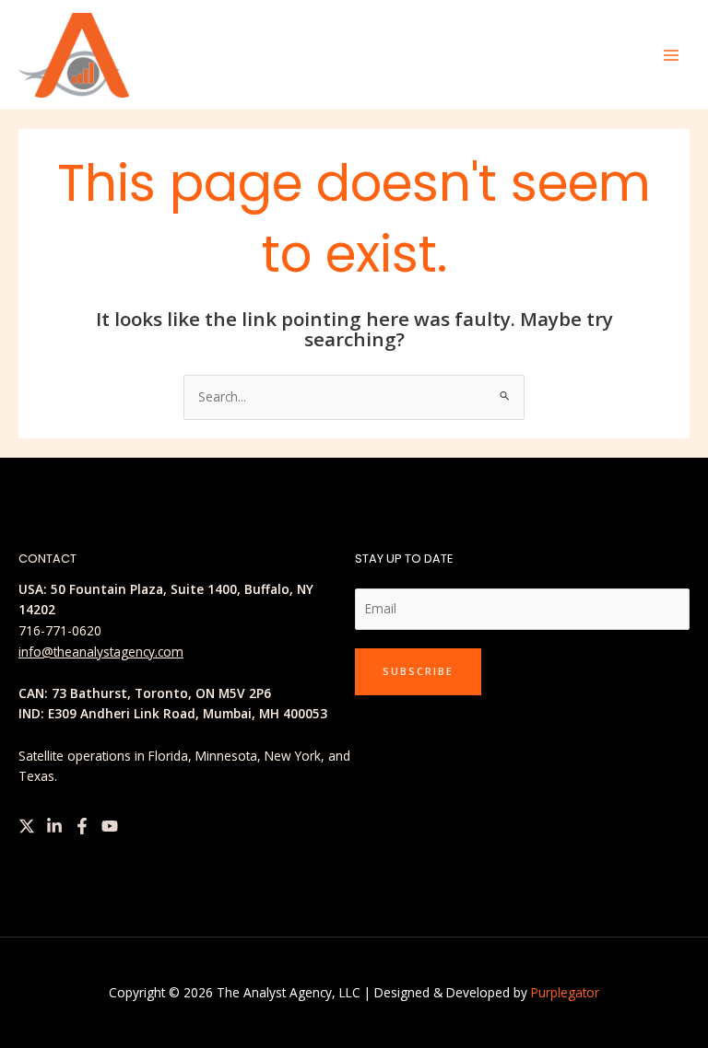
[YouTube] (109, 826)
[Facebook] (82, 826)
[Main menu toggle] (671, 55)
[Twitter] (26, 826)
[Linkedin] (54, 826)
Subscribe (418, 671)
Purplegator (565, 992)
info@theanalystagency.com (100, 651)
